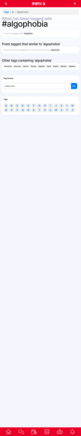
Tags (6, 12)
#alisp (49, 66)
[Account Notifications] (72, 431)
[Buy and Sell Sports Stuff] (46, 432)
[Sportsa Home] (8, 432)
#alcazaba (8, 66)
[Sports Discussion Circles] (21, 432)
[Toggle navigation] (74, 4)
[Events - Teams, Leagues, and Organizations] (34, 432)
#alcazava (17, 66)
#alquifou (72, 66)
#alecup (33, 66)
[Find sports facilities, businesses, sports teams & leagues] (59, 432)
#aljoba (55, 66)
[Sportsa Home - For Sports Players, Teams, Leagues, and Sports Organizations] (40, 4)
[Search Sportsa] (6, 4)
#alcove (26, 66)
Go (73, 86)
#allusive (64, 66)
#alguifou (41, 66)
